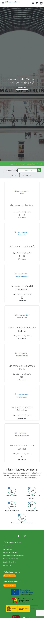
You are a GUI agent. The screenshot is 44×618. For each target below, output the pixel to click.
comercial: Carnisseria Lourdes (22, 447)
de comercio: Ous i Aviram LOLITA (22, 329)
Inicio (11, 164)
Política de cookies (9, 562)
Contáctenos (7, 549)
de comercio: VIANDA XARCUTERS (22, 288)
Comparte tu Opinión (10, 552)
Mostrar (14, 175)
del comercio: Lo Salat (22, 205)
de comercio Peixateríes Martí (22, 367)
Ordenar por (26, 175)
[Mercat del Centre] (15, 1)
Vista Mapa (22, 87)
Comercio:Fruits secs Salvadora (22, 409)
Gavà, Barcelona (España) (22, 212)
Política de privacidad (10, 559)
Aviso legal (7, 565)
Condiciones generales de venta (14, 555)
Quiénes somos (8, 546)
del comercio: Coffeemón (22, 246)
